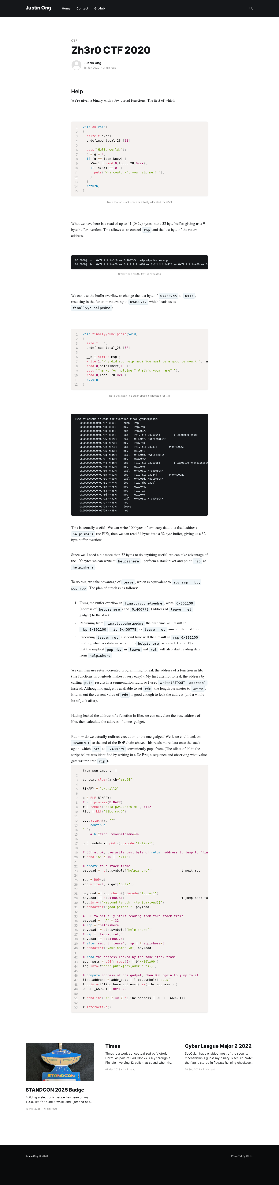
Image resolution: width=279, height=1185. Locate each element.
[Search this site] (251, 8)
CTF (74, 40)
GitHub (99, 8)
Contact (82, 8)
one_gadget (135, 721)
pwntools (105, 676)
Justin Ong (38, 8)
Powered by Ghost (242, 1156)
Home (66, 8)
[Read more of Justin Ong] (76, 65)
